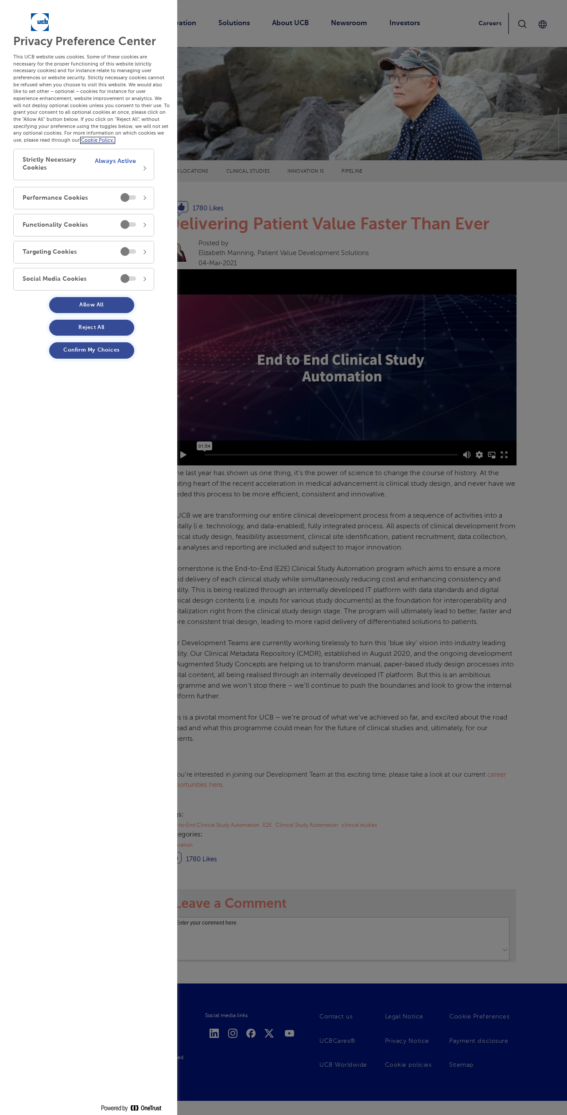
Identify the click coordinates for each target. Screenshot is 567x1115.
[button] (84, 164)
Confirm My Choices (91, 350)
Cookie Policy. (97, 140)
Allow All (91, 305)
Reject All (91, 327)
